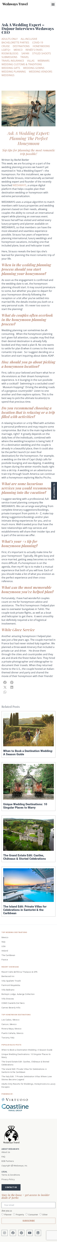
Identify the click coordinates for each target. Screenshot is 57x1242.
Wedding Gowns (33, 68)
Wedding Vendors (40, 71)
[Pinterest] (21, 1233)
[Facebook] (13, 1233)
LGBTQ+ (6, 49)
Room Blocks (10, 53)
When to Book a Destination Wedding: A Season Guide (28, 752)
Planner (8, 1214)
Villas (31, 60)
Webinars (44, 60)
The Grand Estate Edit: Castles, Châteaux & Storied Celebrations (24, 857)
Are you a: (7, 1211)
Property (20, 1214)
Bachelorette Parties (15, 42)
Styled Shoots (41, 53)
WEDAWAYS (19, 185)
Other (45, 1214)
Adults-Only (10, 39)
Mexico (18, 49)
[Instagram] (5, 1233)
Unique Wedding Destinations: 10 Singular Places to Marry (25, 805)
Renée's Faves (34, 49)
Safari (25, 53)
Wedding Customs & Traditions (22, 64)
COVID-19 (37, 42)
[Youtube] (30, 1233)
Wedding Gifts (11, 68)
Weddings (8, 75)
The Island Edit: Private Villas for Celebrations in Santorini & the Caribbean (25, 910)
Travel (24, 57)
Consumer (33, 1214)
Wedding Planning (14, 71)
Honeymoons (41, 46)
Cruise (6, 46)
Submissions (9, 57)
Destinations (21, 46)
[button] (52, 4)
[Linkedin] (38, 1233)
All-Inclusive (29, 39)
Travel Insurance (13, 60)
